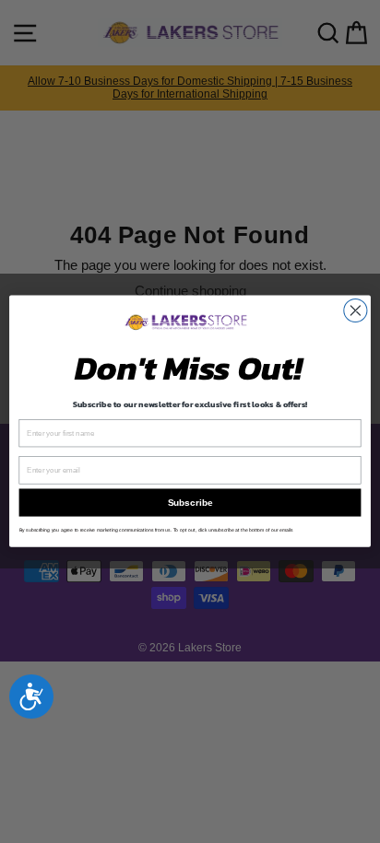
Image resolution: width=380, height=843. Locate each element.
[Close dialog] (355, 310)
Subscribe (190, 503)
